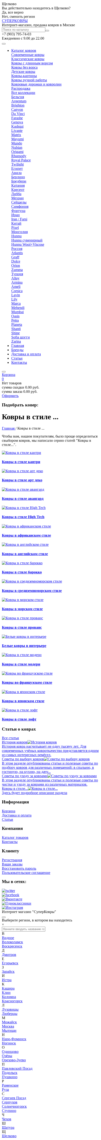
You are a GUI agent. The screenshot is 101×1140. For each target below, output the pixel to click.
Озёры (7, 1056)
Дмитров (9, 955)
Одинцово (10, 1052)
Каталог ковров (23, 50)
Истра (7, 980)
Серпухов (9, 1102)
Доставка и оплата (26, 354)
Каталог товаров (15, 837)
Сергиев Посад (14, 1098)
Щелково (9, 1136)
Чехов (6, 1119)
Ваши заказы (12, 864)
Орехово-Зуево (14, 1060)
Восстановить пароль (19, 868)
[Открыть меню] (4, 44)
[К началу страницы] (4, 917)
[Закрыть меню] (4, 371)
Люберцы (9, 1014)
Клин (6, 993)
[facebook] (10, 895)
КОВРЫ (15, 21)
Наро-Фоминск (14, 1039)
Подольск (9, 1073)
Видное (8, 938)
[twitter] (8, 891)
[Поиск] (47, 30)
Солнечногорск (14, 1106)
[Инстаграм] (12, 908)
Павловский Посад (17, 1068)
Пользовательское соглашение (26, 873)
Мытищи (9, 1030)
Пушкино (9, 1077)
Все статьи (10, 738)
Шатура (8, 1127)
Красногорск (12, 1001)
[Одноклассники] (16, 903)
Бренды (17, 350)
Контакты (19, 362)
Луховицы (10, 1009)
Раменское (10, 1085)
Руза (5, 1090)
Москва (8, 1026)
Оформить (10, 396)
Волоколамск (12, 942)
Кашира (8, 988)
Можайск (9, 1022)
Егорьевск (10, 963)
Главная (17, 346)
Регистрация (12, 860)
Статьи (17, 358)
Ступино (9, 1111)
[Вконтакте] (12, 899)
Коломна (9, 997)
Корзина (8, 811)
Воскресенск (12, 946)
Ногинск (9, 1043)
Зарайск (8, 971)
